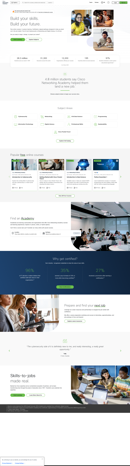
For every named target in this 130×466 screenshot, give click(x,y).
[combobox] (34, 2)
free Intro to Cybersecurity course (45, 12)
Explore (15, 2)
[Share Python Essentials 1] (117, 161)
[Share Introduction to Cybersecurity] (35, 161)
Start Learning (18, 39)
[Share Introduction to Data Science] (90, 161)
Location (17, 232)
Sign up (123, 2)
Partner (97, 2)
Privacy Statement (7, 463)
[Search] (23, 2)
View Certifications (65, 287)
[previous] (9, 350)
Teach (90, 2)
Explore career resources (74, 321)
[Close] (42, 459)
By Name (48, 232)
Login (115, 2)
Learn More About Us (35, 395)
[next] (120, 176)
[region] (22, 461)
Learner (50, 2)
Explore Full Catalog (65, 140)
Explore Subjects (34, 39)
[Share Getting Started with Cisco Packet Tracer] (62, 161)
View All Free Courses (65, 195)
